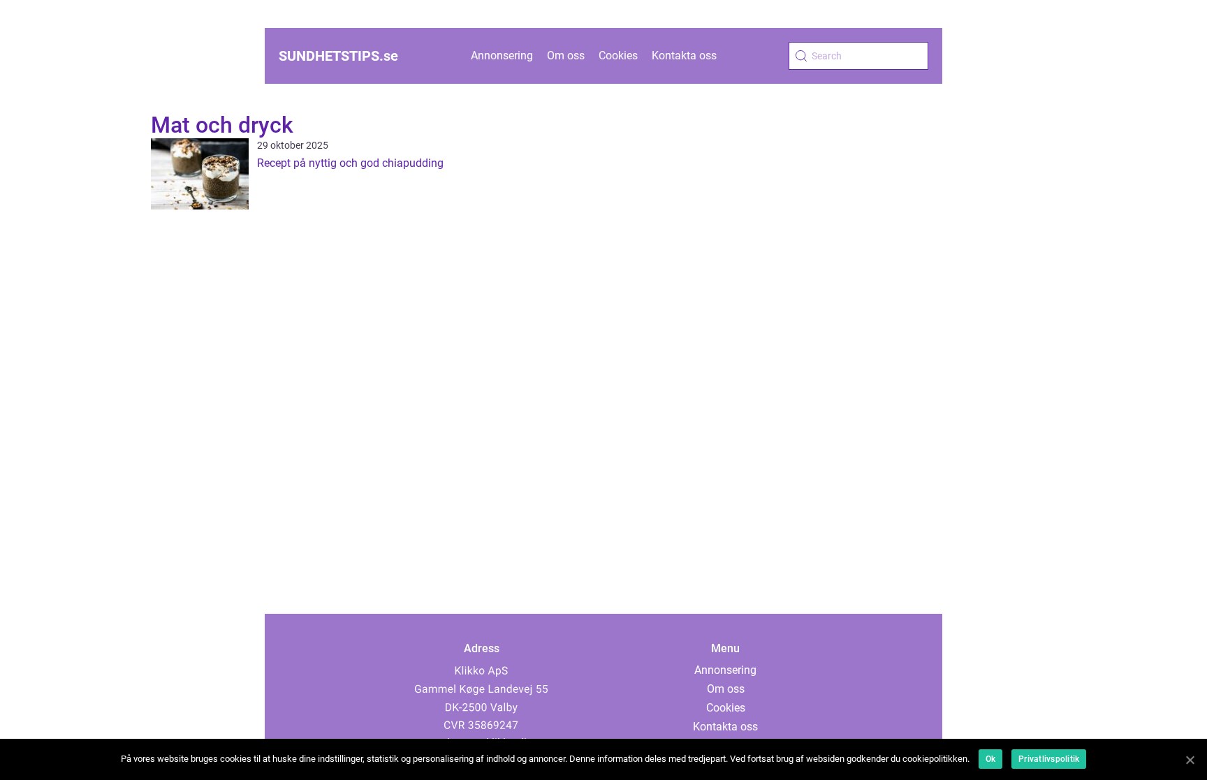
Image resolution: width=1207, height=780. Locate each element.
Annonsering (502, 55)
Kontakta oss (684, 55)
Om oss (566, 55)
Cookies (618, 55)
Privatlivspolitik (1048, 759)
